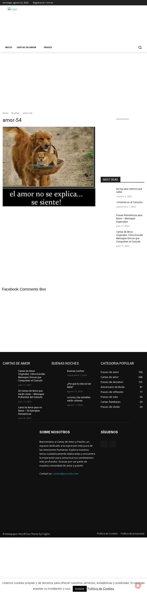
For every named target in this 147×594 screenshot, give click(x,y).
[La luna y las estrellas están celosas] (58, 400)
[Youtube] (142, 3)
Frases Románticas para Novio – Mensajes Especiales (129, 218)
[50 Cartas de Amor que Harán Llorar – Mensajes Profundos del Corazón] (9, 394)
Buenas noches (75, 371)
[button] (139, 47)
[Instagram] (126, 3)
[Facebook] (121, 3)
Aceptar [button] (79, 588)
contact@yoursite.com (65, 473)
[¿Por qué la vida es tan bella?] (58, 386)
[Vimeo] (137, 3)
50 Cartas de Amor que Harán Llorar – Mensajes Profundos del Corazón (31, 394)
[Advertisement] (99, 24)
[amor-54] (49, 194)
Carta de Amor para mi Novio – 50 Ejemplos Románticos (30, 410)
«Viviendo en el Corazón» (129, 202)
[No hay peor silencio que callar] (107, 192)
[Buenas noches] (58, 374)
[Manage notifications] (138, 586)
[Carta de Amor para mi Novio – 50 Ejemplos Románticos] (9, 410)
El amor (15, 113)
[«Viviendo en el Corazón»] (107, 205)
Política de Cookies (100, 588)
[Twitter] (131, 3)
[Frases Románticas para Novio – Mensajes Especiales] (107, 218)
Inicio (5, 113)
